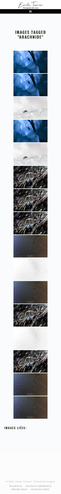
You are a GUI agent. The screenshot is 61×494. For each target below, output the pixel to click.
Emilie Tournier (30, 5)
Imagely (51, 482)
